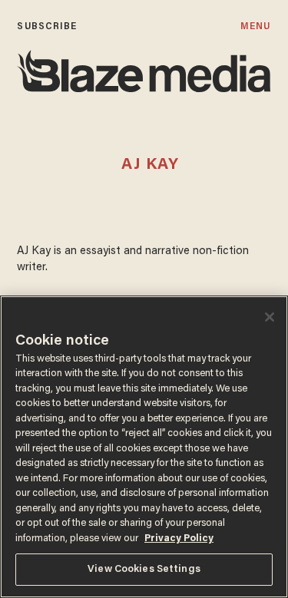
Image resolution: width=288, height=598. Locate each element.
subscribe (47, 26)
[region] (144, 447)
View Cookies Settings (144, 569)
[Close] (269, 317)
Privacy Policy (179, 538)
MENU (255, 26)
